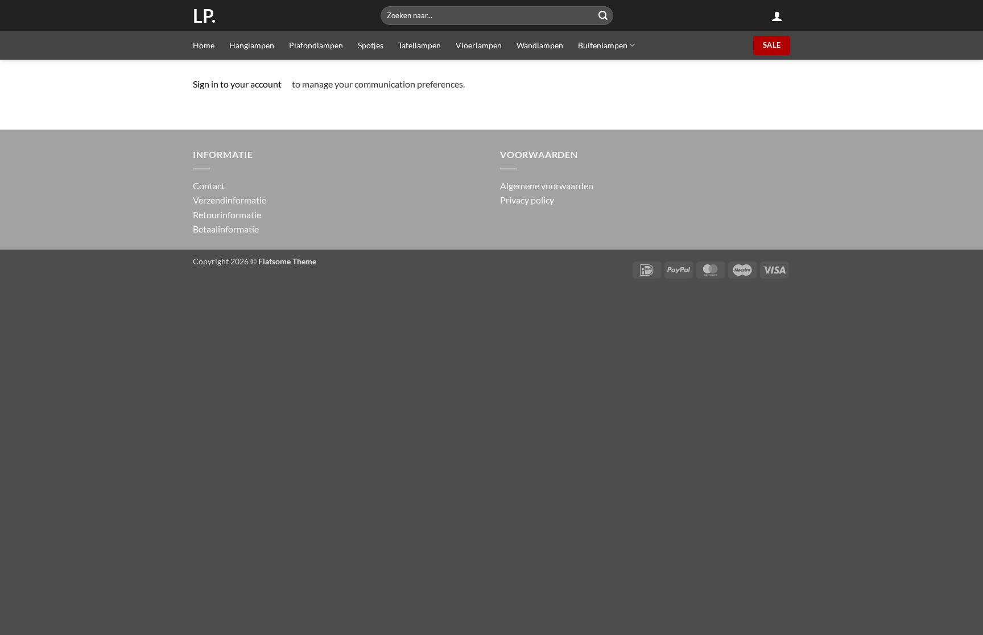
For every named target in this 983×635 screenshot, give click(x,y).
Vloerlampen (479, 45)
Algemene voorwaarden (546, 185)
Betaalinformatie (226, 228)
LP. (204, 16)
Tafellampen (419, 45)
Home (203, 45)
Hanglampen (251, 45)
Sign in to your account (237, 83)
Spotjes (370, 45)
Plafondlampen (316, 45)
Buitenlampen (602, 45)
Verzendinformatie (229, 199)
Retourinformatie (227, 214)
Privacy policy (527, 199)
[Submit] (603, 15)
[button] (777, 15)
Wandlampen (540, 45)
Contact (209, 185)
